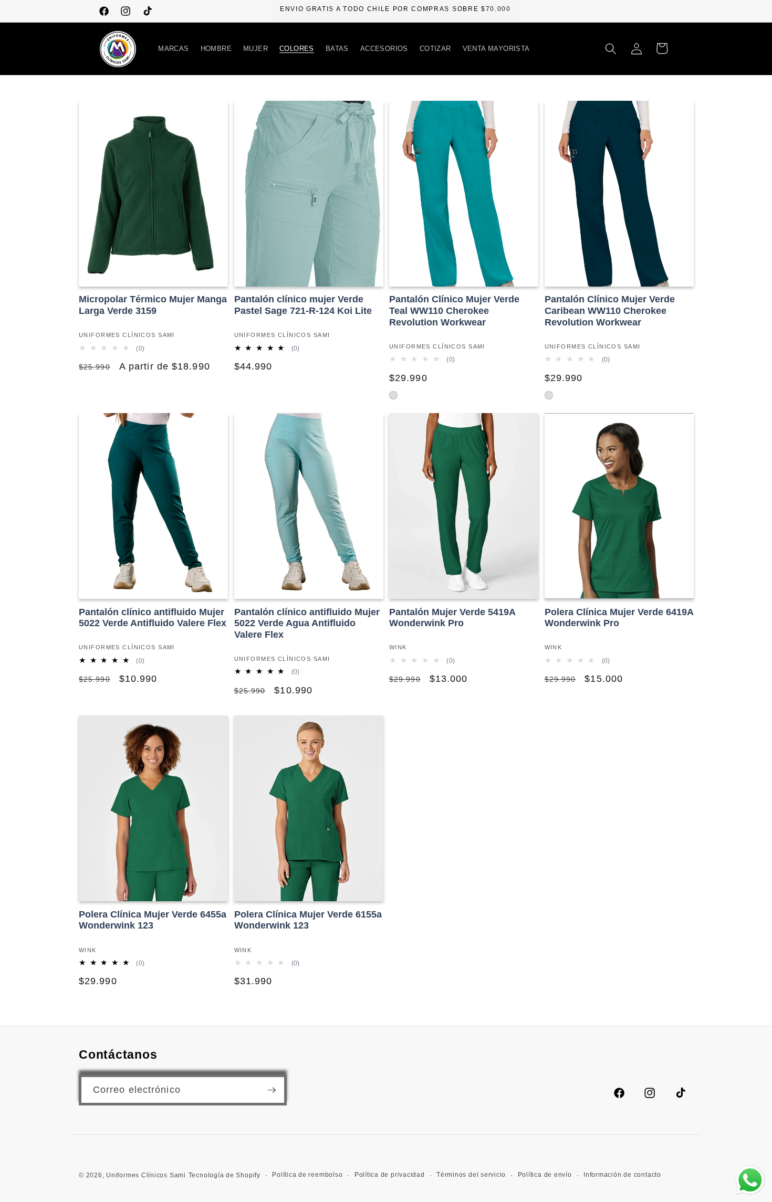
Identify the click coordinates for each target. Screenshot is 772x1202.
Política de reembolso (307, 1174)
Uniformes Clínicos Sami (146, 1175)
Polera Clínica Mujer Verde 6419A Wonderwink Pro (619, 618)
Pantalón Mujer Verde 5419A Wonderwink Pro (452, 618)
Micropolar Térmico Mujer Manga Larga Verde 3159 (153, 305)
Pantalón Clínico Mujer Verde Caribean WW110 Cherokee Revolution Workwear (610, 310)
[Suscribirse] (271, 1090)
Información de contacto (622, 1174)
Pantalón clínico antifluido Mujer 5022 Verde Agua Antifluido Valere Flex (307, 623)
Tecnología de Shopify (224, 1175)
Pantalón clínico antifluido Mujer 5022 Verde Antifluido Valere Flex (152, 618)
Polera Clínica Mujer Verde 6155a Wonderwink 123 (308, 920)
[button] (173, 49)
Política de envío (545, 1174)
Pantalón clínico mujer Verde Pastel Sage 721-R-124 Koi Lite (303, 305)
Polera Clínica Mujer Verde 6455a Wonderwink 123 (152, 920)
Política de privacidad (389, 1174)
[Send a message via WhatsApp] (750, 1180)
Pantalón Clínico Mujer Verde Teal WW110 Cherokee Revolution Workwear (454, 310)
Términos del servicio (471, 1174)
